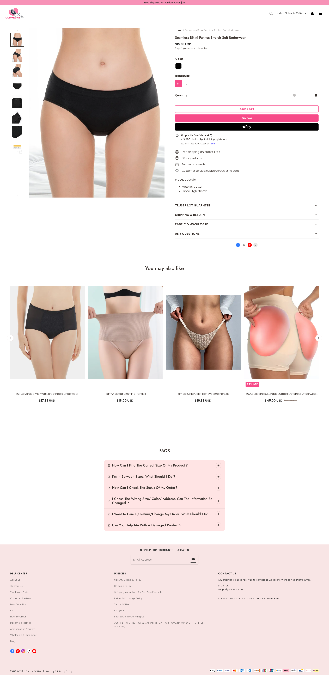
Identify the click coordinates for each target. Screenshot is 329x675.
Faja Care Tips (18, 604)
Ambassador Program (22, 629)
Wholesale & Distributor (23, 635)
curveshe (21, 671)
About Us (15, 579)
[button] (271, 13)
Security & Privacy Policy (127, 579)
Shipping (180, 48)
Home (178, 30)
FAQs (13, 610)
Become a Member (21, 622)
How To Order (18, 616)
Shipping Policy (122, 586)
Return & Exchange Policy (128, 598)
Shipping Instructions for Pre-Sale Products (138, 592)
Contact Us (16, 586)
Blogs (13, 641)
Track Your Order (19, 592)
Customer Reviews (20, 598)
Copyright (119, 610)
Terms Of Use (122, 604)
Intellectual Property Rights (129, 616)
